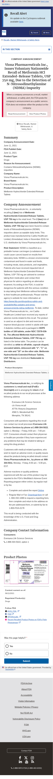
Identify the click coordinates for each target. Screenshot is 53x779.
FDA (9, 614)
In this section (11, 49)
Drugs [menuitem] (7, 601)
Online (41, 490)
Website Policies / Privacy (26, 707)
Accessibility (26, 695)
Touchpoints (9, 669)
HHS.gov (26, 731)
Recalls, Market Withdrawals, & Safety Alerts (21, 40)
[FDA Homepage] (4, 32)
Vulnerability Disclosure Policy (26, 719)
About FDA (26, 689)
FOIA (26, 725)
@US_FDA (12, 611)
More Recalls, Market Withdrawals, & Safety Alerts (27, 126)
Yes (11, 646)
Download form (35, 495)
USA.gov (26, 736)
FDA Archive (26, 683)
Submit (26, 660)
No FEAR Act (26, 713)
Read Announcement (16, 114)
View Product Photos (37, 114)
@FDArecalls (13, 617)
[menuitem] (26, 593)
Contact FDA (26, 751)
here (21, 22)
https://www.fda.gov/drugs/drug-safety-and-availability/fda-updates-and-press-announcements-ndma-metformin (23, 304)
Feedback (51, 385)
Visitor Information (26, 701)
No (11, 653)
